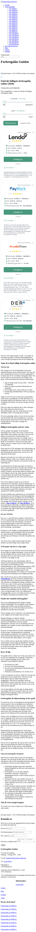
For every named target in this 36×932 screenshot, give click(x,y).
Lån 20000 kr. (13, 14)
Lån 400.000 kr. (14, 44)
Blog (6, 48)
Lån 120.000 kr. (14, 35)
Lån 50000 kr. (13, 25)
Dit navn (3, 828)
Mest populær (10, 123)
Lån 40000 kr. (13, 21)
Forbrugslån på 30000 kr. (9, 919)
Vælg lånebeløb (10, 7)
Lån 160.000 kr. (14, 39)
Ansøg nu (18, 159)
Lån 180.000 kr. (14, 41)
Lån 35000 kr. (13, 19)
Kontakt (7, 51)
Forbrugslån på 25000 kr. (9, 916)
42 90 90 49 (8, 861)
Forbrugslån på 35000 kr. (9, 923)
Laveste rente (25, 123)
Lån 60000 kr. (13, 26)
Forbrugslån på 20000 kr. (9, 912)
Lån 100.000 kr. (14, 33)
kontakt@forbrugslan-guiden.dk (16, 858)
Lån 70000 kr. (13, 28)
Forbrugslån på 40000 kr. (9, 926)
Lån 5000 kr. (13, 8)
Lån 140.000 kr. (14, 37)
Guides (7, 50)
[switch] (32, 132)
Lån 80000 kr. (13, 30)
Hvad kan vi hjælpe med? (9, 841)
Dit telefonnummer (7, 832)
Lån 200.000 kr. (14, 42)
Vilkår (3, 898)
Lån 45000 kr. (13, 23)
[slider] (4, 102)
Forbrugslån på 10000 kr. (9, 906)
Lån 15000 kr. (13, 12)
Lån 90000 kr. (13, 32)
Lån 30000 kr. (13, 17)
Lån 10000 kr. (13, 10)
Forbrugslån (19, 884)
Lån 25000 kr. (13, 16)
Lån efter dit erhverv (11, 46)
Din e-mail (4, 836)
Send (3, 845)
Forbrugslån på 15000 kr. (9, 909)
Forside (7, 5)
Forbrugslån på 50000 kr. (9, 929)
